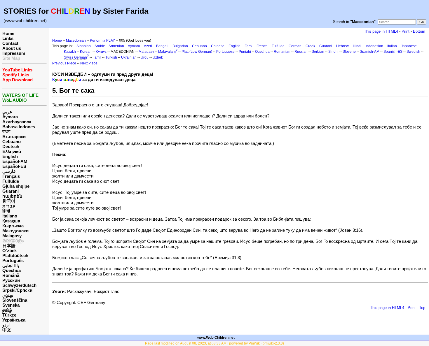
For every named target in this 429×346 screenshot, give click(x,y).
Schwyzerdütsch (19, 285)
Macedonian (76, 40)
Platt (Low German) (197, 52)
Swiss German (75, 57)
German (295, 46)
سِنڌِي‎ (7, 295)
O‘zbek (9, 250)
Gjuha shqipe (15, 186)
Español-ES (14, 166)
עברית (8, 205)
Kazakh (70, 52)
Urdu (145, 57)
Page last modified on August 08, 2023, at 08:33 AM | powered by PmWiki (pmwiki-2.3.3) (214, 343)
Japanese (409, 46)
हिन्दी (6, 210)
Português (13, 260)
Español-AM (14, 161)
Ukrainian (129, 57)
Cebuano (11, 141)
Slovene (349, 52)
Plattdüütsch (15, 255)
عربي (7, 111)
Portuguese (225, 52)
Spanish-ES (392, 52)
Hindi (357, 46)
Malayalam (167, 52)
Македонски (15, 230)
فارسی (8, 171)
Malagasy (12, 235)
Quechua (11, 270)
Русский (11, 280)
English (10, 156)
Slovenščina (14, 300)
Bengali (162, 46)
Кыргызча (13, 225)
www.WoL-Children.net (216, 338)
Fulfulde (10, 181)
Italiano (9, 215)
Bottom (419, 31)
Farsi (248, 46)
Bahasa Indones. (19, 126)
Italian (392, 46)
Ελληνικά (11, 151)
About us (11, 48)
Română (10, 275)
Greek (310, 46)
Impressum (13, 53)
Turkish (111, 57)
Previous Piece (64, 63)
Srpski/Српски (17, 290)
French (262, 46)
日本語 (8, 245)
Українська (13, 319)
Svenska (11, 305)
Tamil (97, 57)
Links (7, 38)
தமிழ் (7, 310)
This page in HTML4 (381, 31)
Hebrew (342, 46)
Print (405, 31)
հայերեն (12, 196)
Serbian (318, 52)
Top (422, 307)
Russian (301, 52)
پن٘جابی (10, 265)
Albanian (83, 46)
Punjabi (245, 52)
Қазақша (11, 220)
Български (14, 136)
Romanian (282, 52)
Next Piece (88, 63)
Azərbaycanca (16, 121)
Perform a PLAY (102, 40)
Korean (86, 52)
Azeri (148, 46)
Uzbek (158, 57)
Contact (10, 43)
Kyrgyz (101, 52)
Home (8, 33)
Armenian (116, 46)
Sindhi (333, 52)
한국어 (8, 201)
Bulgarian (180, 46)
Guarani (10, 191)
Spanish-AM (369, 52)
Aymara (10, 116)
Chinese (217, 46)
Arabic (100, 46)
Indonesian (374, 46)
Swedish (413, 52)
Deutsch (10, 146)
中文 (6, 329)
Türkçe (9, 314)
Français (11, 176)
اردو (6, 324)
